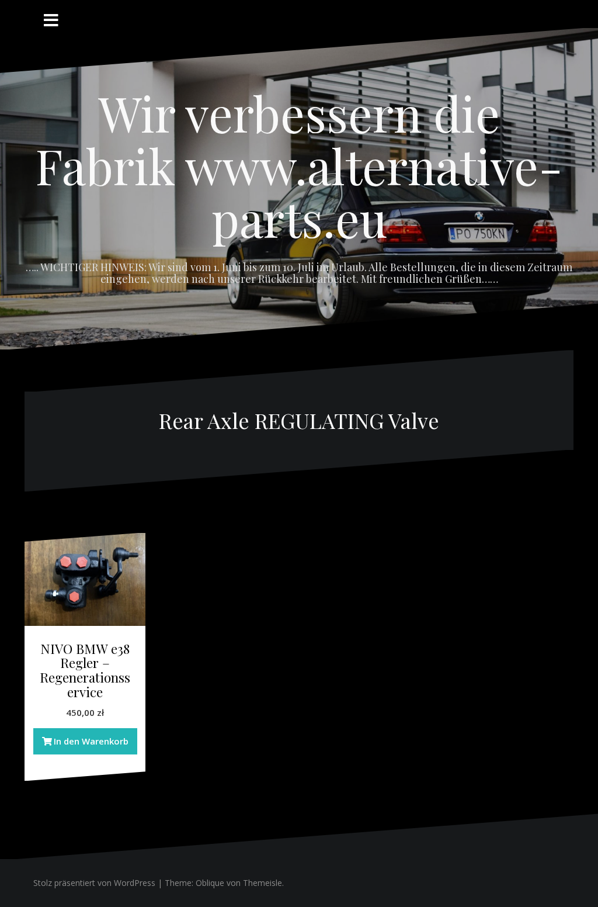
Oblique (210, 882)
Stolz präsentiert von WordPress (94, 882)
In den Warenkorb (91, 741)
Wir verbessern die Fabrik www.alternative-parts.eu (299, 165)
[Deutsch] (567, 12)
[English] (553, 12)
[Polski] (539, 12)
